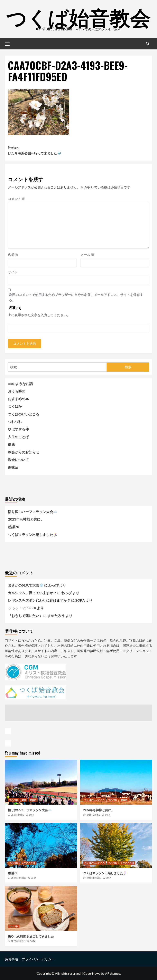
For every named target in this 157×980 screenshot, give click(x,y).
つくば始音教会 (78, 16)
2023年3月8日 (18, 814)
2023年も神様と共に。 (26, 519)
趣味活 (13, 467)
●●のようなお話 (20, 383)
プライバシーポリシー (38, 959)
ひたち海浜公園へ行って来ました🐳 (34, 150)
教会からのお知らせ (23, 452)
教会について (18, 459)
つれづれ (15, 421)
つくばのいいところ (23, 414)
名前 (13, 254)
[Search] (147, 43)
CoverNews (91, 973)
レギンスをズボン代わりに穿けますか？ (39, 600)
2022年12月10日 (18, 877)
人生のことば (18, 437)
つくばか (15, 406)
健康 (11, 444)
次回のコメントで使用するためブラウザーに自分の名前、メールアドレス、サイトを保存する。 (76, 297)
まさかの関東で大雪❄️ (26, 585)
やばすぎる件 (18, 429)
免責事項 (11, 959)
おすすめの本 (18, 399)
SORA (31, 814)
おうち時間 (16, 391)
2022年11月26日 (93, 877)
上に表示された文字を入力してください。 (39, 315)
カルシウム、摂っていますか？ (32, 593)
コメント (16, 199)
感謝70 (13, 527)
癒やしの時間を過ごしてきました (31, 936)
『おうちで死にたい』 (25, 615)
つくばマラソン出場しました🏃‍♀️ (32, 534)
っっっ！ (15, 608)
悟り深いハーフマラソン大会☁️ (32, 512)
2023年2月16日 (93, 814)
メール (87, 254)
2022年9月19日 (18, 941)
